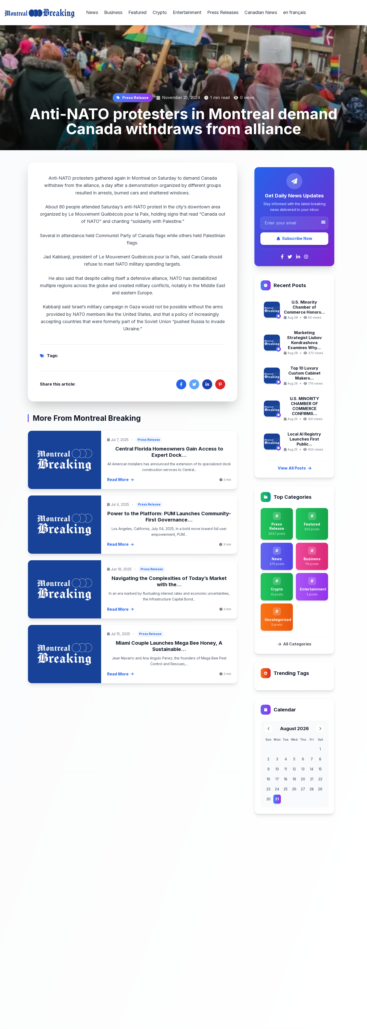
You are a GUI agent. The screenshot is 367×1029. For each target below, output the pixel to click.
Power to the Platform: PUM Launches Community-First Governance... (169, 517)
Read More (118, 479)
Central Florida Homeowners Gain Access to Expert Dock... (169, 452)
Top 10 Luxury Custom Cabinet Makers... (304, 373)
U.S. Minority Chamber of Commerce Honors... (304, 307)
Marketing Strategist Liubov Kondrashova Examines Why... (304, 340)
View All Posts (292, 468)
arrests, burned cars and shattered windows (143, 192)
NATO (65, 178)
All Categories (297, 643)
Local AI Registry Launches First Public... (304, 439)
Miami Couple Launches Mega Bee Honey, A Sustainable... (169, 646)
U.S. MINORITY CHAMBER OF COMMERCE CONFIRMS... (304, 406)
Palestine (172, 221)
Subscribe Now (297, 238)
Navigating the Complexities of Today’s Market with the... (169, 581)
